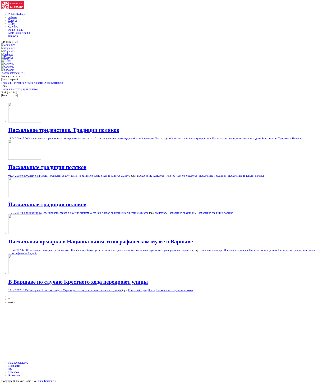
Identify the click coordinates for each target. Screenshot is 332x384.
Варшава (206, 250)
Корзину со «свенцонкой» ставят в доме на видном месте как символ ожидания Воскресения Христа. (88, 212)
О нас (47, 82)
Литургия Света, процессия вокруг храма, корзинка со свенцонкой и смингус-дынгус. (79, 175)
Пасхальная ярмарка (236, 250)
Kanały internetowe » (13, 72)
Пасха (151, 290)
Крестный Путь (137, 290)
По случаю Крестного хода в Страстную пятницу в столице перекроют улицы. (75, 290)
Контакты (57, 82)
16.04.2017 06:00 (18, 212)
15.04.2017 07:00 (18, 250)
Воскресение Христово (150, 175)
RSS (10, 368)
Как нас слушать (18, 362)
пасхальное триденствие (196, 138)
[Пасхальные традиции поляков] (24, 158)
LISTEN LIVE (9, 41)
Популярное (18, 82)
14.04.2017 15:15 (18, 290)
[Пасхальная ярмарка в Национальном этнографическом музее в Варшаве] (24, 233)
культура (217, 250)
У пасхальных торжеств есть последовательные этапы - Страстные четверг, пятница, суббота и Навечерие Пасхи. (96, 138)
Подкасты (14, 365)
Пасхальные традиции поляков (19, 89)
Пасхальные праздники (213, 175)
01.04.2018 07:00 (18, 175)
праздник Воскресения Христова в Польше (275, 138)
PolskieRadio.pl (17, 14)
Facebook (13, 372)
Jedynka (12, 17)
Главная (6, 82)
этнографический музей (22, 253)
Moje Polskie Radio (19, 32)
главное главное (175, 175)
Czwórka (13, 26)
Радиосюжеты (35, 82)
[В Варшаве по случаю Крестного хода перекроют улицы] (24, 273)
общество (175, 138)
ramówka (13, 35)
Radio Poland (15, 29)
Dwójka (12, 20)
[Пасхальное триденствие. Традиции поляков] (24, 121)
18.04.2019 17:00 (18, 138)
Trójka (11, 23)
